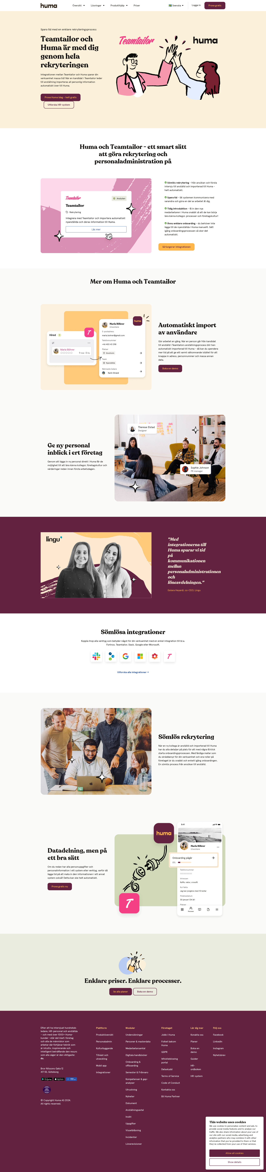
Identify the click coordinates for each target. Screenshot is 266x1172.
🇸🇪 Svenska (175, 5)
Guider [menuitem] (194, 1059)
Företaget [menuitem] (166, 1028)
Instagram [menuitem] (218, 1048)
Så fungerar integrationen (176, 247)
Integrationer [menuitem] (103, 1072)
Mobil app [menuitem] (101, 1065)
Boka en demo (170, 368)
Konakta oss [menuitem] (197, 1035)
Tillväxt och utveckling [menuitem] (102, 1057)
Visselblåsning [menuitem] (133, 1130)
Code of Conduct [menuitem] (170, 1083)
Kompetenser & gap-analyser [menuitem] (137, 1081)
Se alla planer (120, 991)
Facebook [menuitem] (218, 1035)
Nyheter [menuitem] (130, 1096)
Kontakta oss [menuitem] (168, 1089)
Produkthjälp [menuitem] (117, 5)
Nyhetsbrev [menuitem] (219, 1055)
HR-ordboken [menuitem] (196, 1067)
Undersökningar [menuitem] (134, 1035)
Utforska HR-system (59, 105)
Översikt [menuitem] (77, 5)
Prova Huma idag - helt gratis (61, 97)
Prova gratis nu (60, 886)
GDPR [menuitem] (164, 1052)
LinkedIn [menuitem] (217, 1041)
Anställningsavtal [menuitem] (135, 1110)
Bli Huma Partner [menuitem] (170, 1096)
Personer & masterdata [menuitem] (138, 1041)
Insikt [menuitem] (128, 1117)
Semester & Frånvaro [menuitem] (137, 1072)
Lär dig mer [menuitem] (197, 1028)
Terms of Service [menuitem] (170, 1076)
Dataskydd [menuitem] (166, 1069)
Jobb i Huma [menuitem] (168, 1035)
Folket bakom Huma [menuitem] (168, 1043)
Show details (234, 1162)
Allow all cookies (235, 1153)
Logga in (196, 5)
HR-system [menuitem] (197, 1076)
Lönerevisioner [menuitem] (134, 1144)
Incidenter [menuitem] (131, 1137)
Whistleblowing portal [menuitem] (169, 1061)
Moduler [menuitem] (130, 1028)
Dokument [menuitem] (131, 1103)
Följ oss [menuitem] (217, 1028)
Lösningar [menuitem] (96, 5)
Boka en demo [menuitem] (195, 1050)
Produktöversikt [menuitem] (104, 1035)
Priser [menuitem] (137, 5)
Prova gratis (214, 5)
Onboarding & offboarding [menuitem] (133, 1064)
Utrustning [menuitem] (131, 1089)
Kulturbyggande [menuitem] (104, 1048)
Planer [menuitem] (194, 1041)
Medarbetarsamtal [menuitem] (135, 1048)
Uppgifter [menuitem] (131, 1123)
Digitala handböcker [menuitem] (136, 1055)
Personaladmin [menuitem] (104, 1041)
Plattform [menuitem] (101, 1028)
